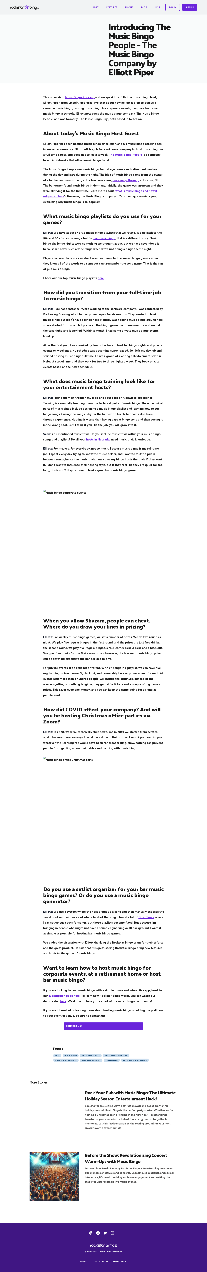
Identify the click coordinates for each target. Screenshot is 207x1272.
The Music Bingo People (125, 154)
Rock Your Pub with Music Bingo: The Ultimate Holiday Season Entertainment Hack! (130, 1095)
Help (157, 7)
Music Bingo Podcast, (80, 97)
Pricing (129, 7)
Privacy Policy (120, 1261)
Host (95, 7)
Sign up (189, 7)
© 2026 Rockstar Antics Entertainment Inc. (103, 1251)
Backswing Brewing (126, 180)
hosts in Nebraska (98, 439)
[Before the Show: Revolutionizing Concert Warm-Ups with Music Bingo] (54, 1176)
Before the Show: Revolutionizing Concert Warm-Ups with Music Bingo (126, 1158)
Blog (144, 7)
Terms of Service (100, 1261)
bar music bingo (104, 238)
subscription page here (64, 995)
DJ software (146, 917)
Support (84, 1261)
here (101, 278)
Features (111, 7)
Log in (172, 7)
